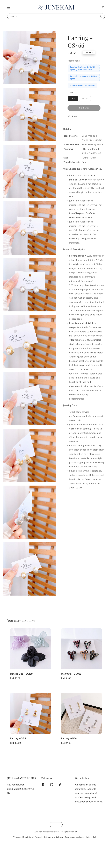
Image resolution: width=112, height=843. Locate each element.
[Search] (100, 16)
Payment (38, 837)
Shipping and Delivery (53, 837)
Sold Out (84, 108)
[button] (9, 7)
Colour (71, 92)
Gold (73, 98)
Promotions (74, 60)
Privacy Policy (92, 837)
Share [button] (74, 116)
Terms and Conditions (23, 837)
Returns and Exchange (74, 837)
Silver (85, 98)
